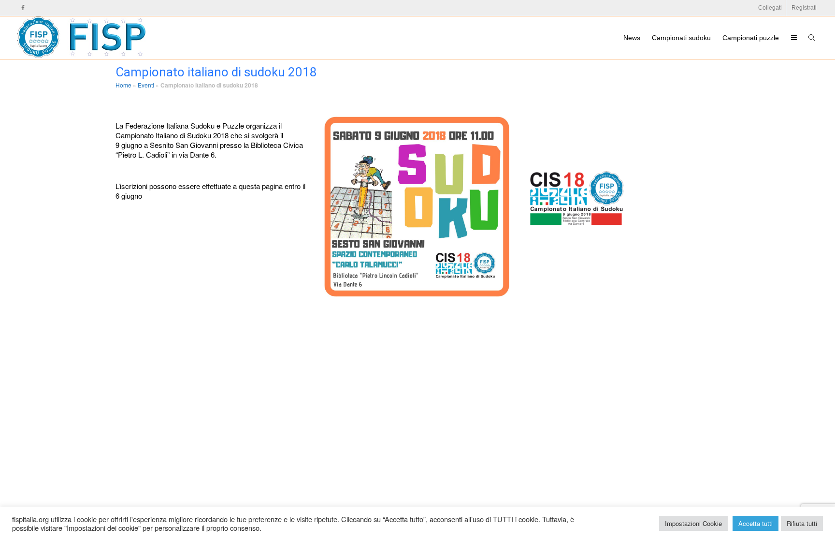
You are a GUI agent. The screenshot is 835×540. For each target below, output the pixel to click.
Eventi (146, 85)
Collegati (770, 7)
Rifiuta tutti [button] (802, 523)
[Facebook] (23, 8)
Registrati (804, 7)
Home (123, 85)
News (631, 38)
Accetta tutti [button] (755, 523)
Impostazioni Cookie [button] (693, 523)
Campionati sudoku (681, 38)
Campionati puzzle (750, 38)
